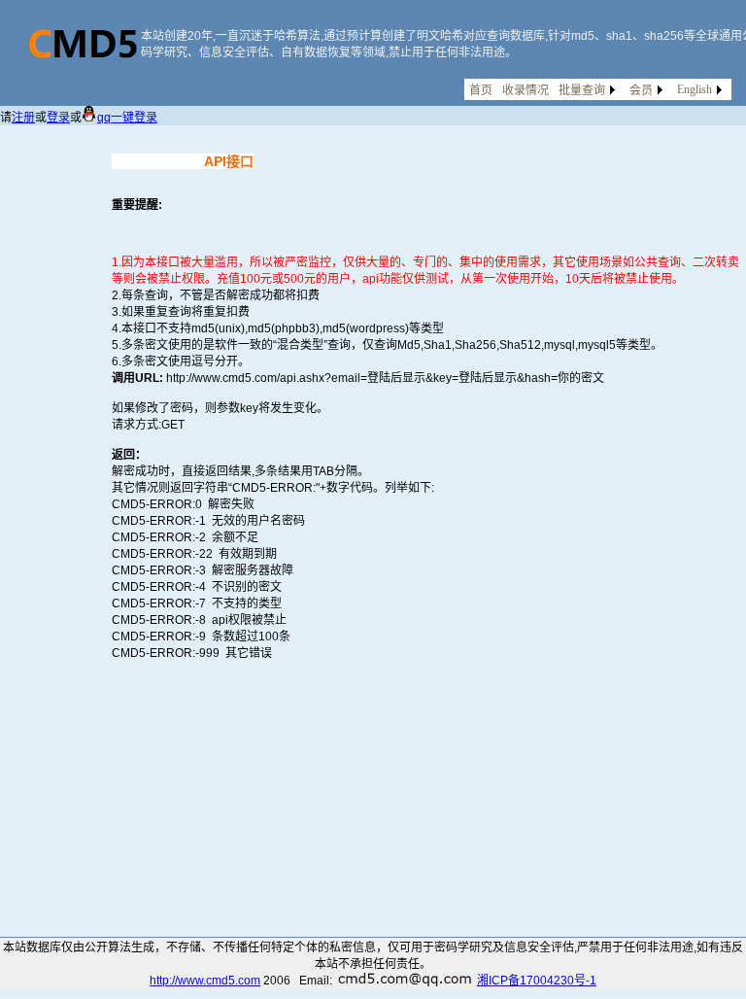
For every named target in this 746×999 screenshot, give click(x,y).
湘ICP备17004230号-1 (536, 980)
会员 (641, 90)
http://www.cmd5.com (205, 980)
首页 (480, 90)
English (694, 89)
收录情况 (525, 90)
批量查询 (582, 90)
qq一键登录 (127, 117)
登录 (58, 117)
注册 (23, 117)
